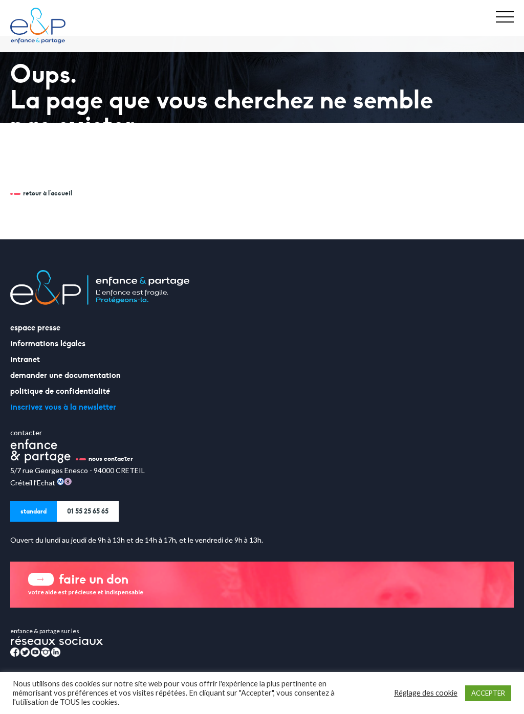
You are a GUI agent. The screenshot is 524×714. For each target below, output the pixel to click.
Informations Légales (47, 344)
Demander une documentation (65, 375)
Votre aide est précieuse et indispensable (85, 583)
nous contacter (111, 459)
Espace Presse (35, 328)
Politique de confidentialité (60, 391)
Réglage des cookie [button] (425, 692)
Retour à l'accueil (47, 193)
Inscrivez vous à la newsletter (63, 407)
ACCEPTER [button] (488, 693)
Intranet (25, 359)
